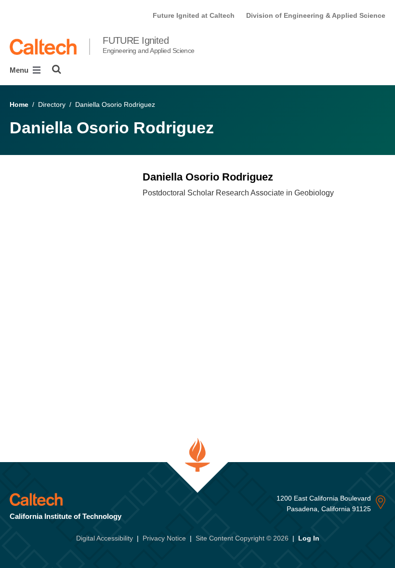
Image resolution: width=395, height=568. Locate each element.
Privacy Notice (164, 538)
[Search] (56, 69)
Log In (308, 538)
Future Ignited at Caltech (194, 15)
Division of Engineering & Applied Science (315, 15)
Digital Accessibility (104, 538)
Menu (20, 70)
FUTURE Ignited (149, 44)
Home (19, 104)
